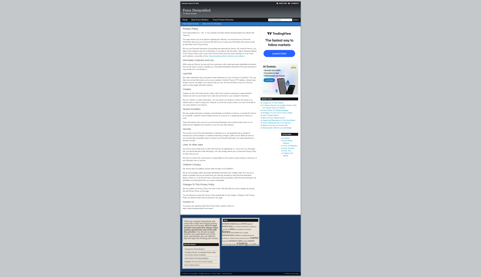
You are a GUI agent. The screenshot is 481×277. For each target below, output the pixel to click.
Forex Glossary (288, 148)
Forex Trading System (270, 115)
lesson (248, 238)
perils (223, 241)
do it (236, 229)
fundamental (227, 235)
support (251, 241)
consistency (225, 229)
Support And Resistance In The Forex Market (278, 120)
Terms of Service (227, 273)
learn (243, 238)
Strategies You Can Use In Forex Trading (277, 113)
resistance (233, 241)
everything (248, 229)
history (252, 235)
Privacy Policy (216, 273)
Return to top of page (292, 273)
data (232, 229)
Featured (286, 138)
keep (236, 238)
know (240, 238)
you (258, 244)
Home (185, 20)
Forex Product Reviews (223, 20)
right (240, 241)
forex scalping (244, 232)
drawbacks (240, 229)
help (248, 235)
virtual (250, 244)
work (254, 244)
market (254, 237)
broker (225, 226)
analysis (225, 223)
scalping (244, 241)
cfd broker (246, 226)
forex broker (235, 233)
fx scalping (243, 235)
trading (242, 244)
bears (244, 223)
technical (224, 244)
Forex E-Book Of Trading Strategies (275, 110)
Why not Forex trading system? (273, 118)
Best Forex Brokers (199, 20)
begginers (250, 224)
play (227, 241)
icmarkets (225, 238)
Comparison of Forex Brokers (273, 103)
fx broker (236, 235)
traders (234, 244)
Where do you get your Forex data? (275, 125)
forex (226, 232)
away (239, 224)
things (229, 244)
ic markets (231, 238)
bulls (230, 226)
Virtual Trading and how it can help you (276, 123)
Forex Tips (287, 151)
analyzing (234, 224)
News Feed (283, 3)
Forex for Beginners (290, 146)
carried (238, 226)
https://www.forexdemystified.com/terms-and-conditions (225, 56)
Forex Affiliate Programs (211, 24)
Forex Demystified (196, 10)
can (234, 226)
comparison (252, 226)
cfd (241, 226)
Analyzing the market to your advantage (276, 128)
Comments (295, 3)
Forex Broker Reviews (190, 24)
